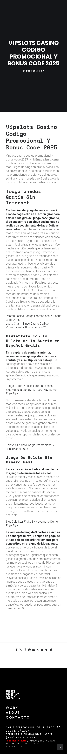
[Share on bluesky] (42, 650)
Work (12, 707)
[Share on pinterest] (29, 650)
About (13, 712)
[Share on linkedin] (33, 650)
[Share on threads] (25, 650)
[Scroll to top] (60, 747)
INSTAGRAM (47, 740)
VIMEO (33, 740)
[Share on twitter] (21, 650)
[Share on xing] (46, 650)
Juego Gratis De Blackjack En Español (29, 385)
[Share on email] (50, 650)
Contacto (18, 717)
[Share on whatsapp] (38, 650)
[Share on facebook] (17, 650)
